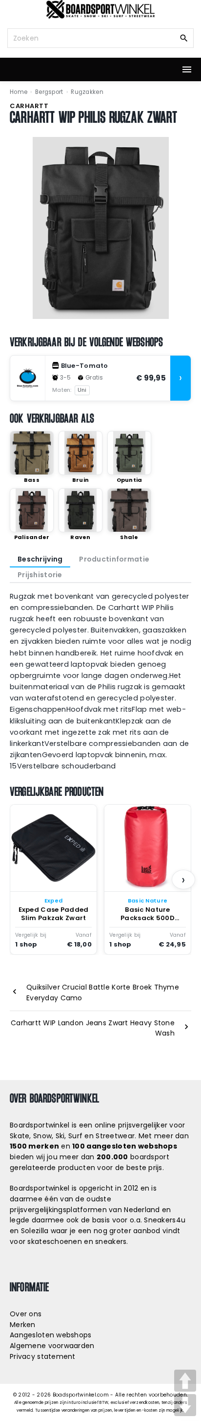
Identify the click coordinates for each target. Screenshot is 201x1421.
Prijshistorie (40, 575)
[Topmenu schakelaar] (187, 69)
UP (185, 1381)
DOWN (185, 1405)
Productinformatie (114, 559)
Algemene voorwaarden (52, 1346)
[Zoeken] (184, 37)
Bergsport (49, 92)
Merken (23, 1325)
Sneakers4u (164, 1220)
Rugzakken (87, 92)
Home (18, 92)
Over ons (25, 1314)
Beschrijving (40, 559)
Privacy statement (43, 1356)
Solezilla (35, 1231)
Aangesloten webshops (51, 1335)
